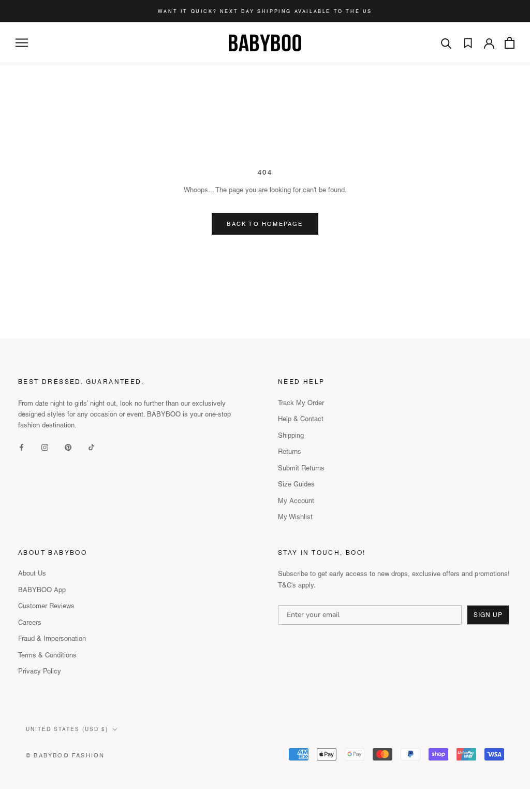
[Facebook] (21, 446)
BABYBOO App (42, 590)
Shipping (291, 435)
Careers (29, 622)
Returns (289, 451)
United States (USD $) (67, 729)
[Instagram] (44, 446)
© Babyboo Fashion (65, 755)
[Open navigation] (22, 42)
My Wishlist (295, 517)
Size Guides (296, 484)
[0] (468, 43)
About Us (32, 573)
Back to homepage (265, 224)
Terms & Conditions (47, 655)
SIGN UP (488, 615)
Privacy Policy (39, 671)
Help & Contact (300, 419)
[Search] (446, 42)
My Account (296, 501)
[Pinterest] (68, 446)
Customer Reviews (46, 606)
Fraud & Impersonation (52, 638)
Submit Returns (301, 468)
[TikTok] (91, 446)
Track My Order (301, 403)
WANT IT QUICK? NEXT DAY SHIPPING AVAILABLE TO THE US (265, 11)
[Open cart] (509, 43)
